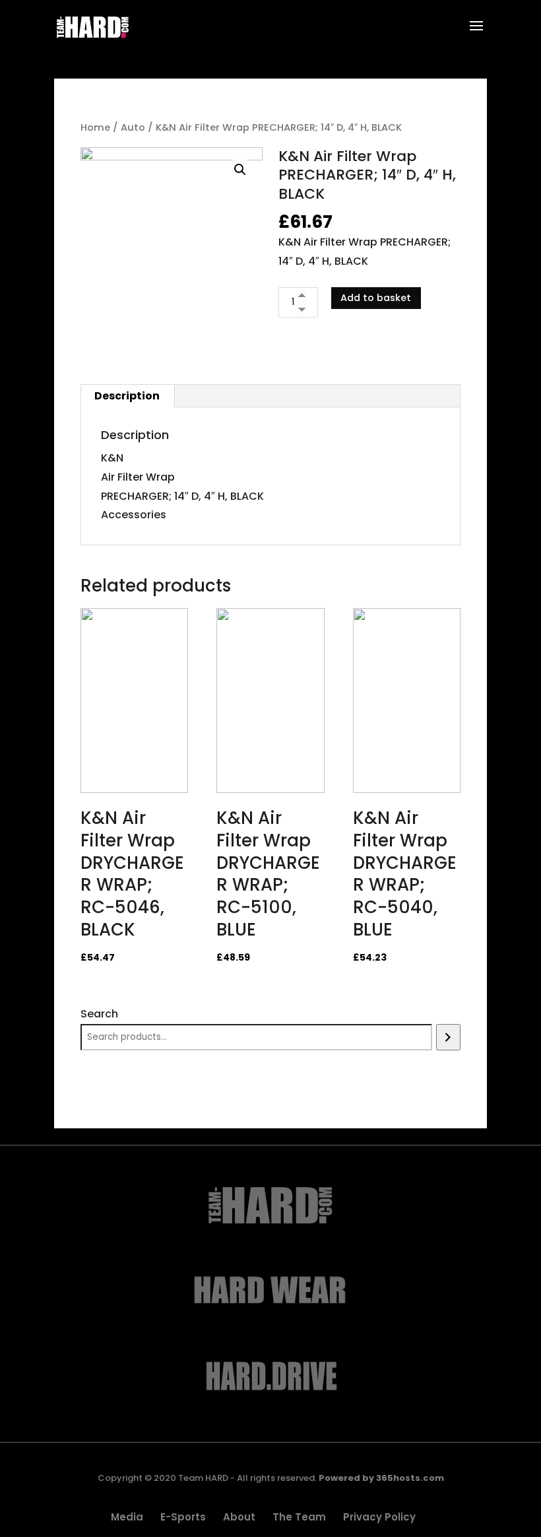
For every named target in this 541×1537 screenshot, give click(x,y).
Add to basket (375, 297)
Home (95, 127)
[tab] (127, 396)
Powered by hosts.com (381, 1478)
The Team (299, 1517)
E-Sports (183, 1517)
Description (127, 395)
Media (127, 1517)
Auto (133, 127)
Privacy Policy (379, 1517)
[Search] (448, 1037)
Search (99, 1013)
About (239, 1517)
